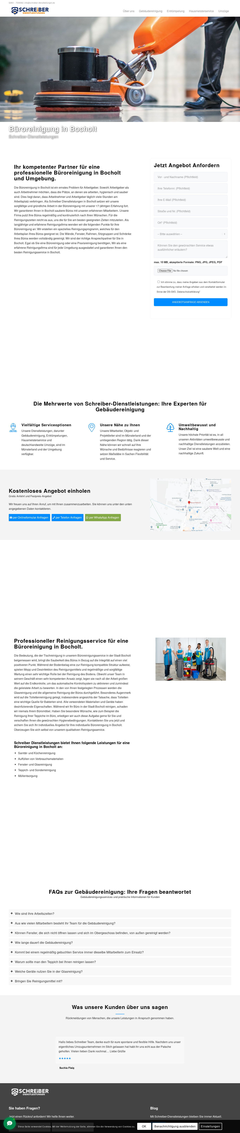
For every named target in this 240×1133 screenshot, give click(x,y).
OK (144, 1126)
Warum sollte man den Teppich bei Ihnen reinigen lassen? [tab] (55, 962)
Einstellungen (210, 1126)
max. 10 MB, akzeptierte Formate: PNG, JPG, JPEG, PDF (188, 262)
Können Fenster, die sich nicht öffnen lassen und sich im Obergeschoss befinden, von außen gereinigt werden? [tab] (92, 933)
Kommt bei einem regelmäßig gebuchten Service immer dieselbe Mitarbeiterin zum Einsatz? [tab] (79, 952)
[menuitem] (129, 11)
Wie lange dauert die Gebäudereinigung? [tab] (44, 942)
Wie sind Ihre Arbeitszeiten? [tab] (34, 913)
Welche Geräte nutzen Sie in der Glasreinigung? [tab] (49, 971)
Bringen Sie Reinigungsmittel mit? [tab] (38, 981)
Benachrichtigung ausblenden (175, 1126)
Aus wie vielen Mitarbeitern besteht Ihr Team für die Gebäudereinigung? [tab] (65, 923)
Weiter (218, 659)
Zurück (163, 659)
